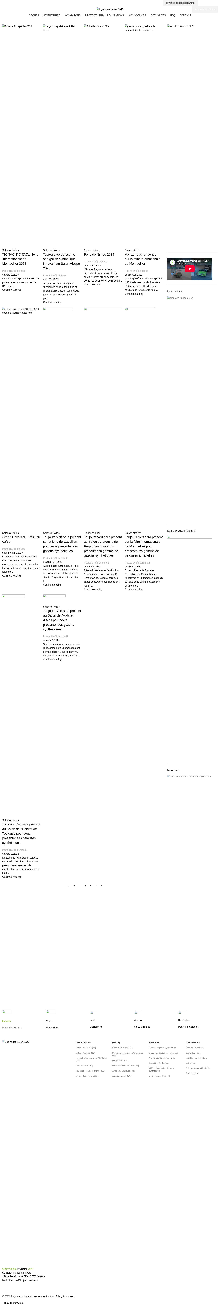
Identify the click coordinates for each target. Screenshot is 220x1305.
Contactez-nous (193, 1053)
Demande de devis (205, 9)
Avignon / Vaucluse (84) (123, 1071)
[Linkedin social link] (212, 3)
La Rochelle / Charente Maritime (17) (91, 1059)
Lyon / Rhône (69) (120, 1060)
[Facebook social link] (202, 3)
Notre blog (190, 1063)
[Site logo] (110, 9)
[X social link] (205, 3)
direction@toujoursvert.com (23, 1280)
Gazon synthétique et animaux (163, 1053)
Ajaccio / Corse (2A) (121, 1076)
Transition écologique (159, 1063)
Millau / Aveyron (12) (85, 1053)
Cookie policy (192, 1073)
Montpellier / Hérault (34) (87, 1076)
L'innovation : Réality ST (160, 1076)
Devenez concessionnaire (180, 3)
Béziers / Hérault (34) (122, 1047)
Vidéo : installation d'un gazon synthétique (163, 1069)
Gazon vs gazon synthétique (162, 1047)
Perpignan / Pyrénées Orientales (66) (127, 1054)
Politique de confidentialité (198, 1068)
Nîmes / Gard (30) (84, 1066)
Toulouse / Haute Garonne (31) (90, 1071)
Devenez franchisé (194, 1047)
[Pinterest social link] (209, 3)
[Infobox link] (22, 1022)
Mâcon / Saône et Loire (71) (125, 1066)
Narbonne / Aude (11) (86, 1047)
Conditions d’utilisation (196, 1058)
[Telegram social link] (216, 3)
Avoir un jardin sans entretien (163, 1058)
